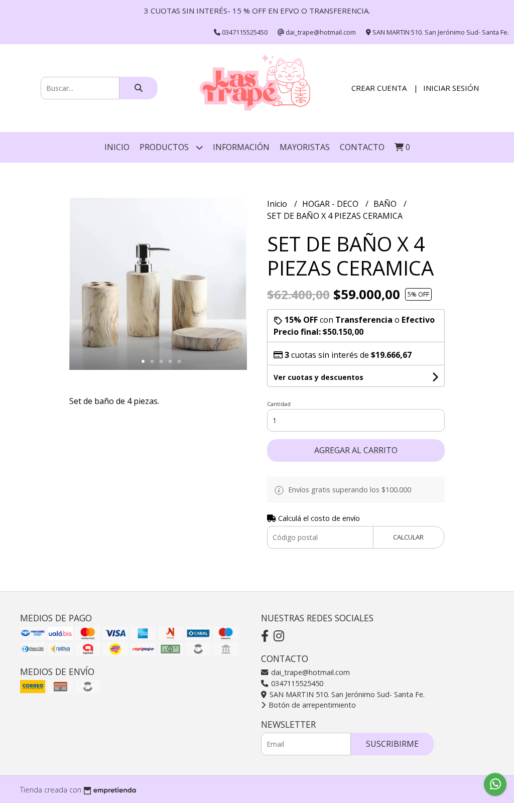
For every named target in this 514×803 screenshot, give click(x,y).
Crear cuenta (379, 88)
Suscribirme (392, 743)
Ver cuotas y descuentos (318, 377)
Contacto (362, 147)
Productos (165, 147)
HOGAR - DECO (331, 203)
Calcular (408, 537)
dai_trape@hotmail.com (309, 672)
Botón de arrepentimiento (311, 705)
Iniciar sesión (451, 88)
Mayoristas (305, 147)
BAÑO (386, 203)
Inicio (117, 147)
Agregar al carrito (356, 450)
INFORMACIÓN (241, 147)
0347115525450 (296, 683)
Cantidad (279, 404)
